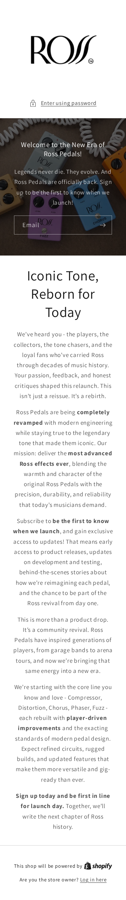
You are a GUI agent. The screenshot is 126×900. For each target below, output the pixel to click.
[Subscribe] (103, 225)
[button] (62, 103)
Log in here (93, 879)
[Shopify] (98, 865)
